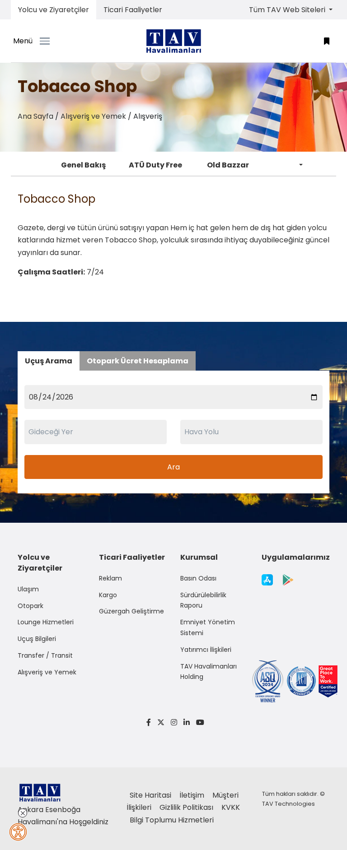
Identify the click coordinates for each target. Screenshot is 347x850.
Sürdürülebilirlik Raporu (203, 600)
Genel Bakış (83, 165)
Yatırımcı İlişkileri (205, 649)
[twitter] (161, 722)
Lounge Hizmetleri (46, 622)
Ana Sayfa (35, 116)
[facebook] (148, 722)
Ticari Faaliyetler (132, 10)
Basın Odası (198, 578)
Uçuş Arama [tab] (48, 361)
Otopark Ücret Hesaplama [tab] (137, 361)
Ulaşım (28, 589)
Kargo (108, 594)
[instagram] (174, 722)
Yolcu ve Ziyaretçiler (53, 10)
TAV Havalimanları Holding (208, 672)
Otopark (30, 605)
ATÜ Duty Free (155, 165)
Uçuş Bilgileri (37, 638)
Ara (173, 467)
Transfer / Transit (45, 655)
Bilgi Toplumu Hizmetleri (172, 820)
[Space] (173, 41)
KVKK (230, 807)
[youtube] (198, 722)
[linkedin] (186, 722)
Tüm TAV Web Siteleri (288, 10)
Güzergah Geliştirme (131, 611)
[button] (326, 41)
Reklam (110, 578)
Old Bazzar (228, 165)
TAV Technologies (288, 804)
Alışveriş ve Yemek (93, 116)
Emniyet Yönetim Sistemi (207, 627)
